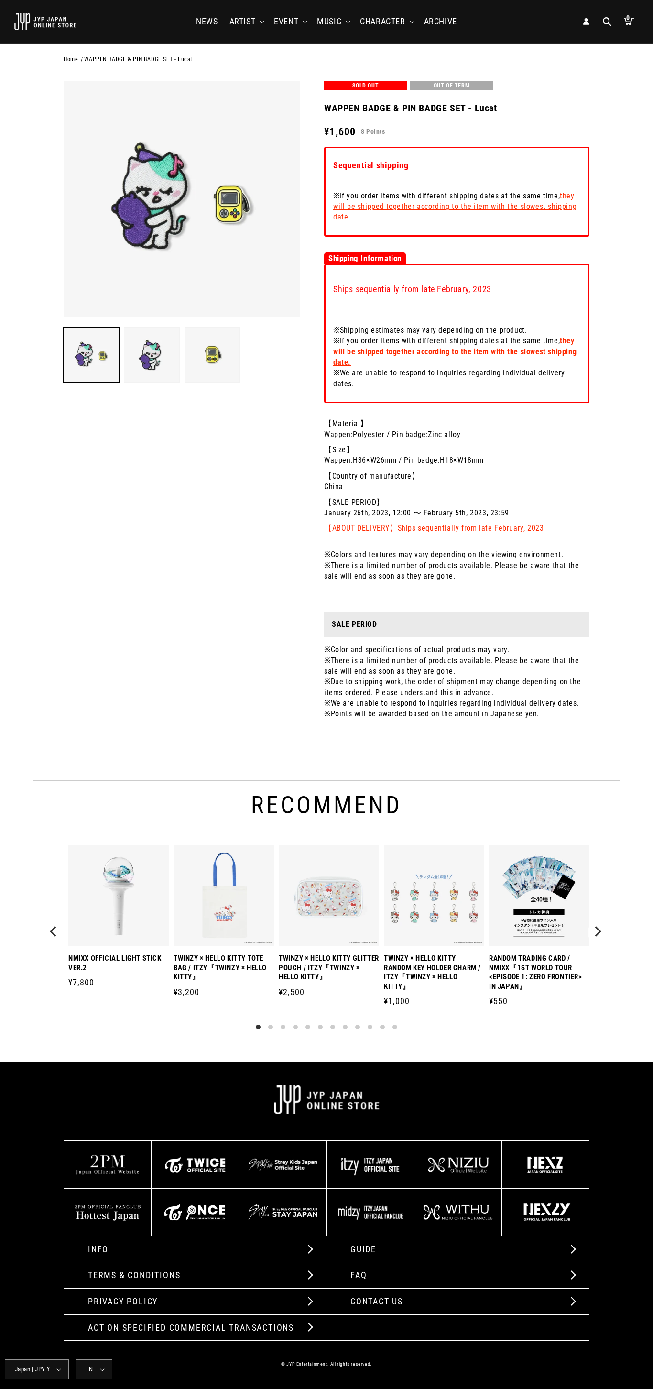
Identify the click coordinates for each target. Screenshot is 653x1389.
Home (71, 59)
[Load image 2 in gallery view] (151, 355)
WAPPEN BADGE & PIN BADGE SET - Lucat (138, 59)
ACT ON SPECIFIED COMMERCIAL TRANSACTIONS (191, 1328)
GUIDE (363, 1249)
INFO (98, 1249)
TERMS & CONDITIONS (134, 1275)
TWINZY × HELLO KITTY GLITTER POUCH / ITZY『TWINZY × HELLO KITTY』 (329, 967)
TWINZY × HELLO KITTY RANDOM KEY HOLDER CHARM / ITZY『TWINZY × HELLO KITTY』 (432, 972)
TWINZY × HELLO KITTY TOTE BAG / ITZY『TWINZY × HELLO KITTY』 (220, 967)
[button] (246, 21)
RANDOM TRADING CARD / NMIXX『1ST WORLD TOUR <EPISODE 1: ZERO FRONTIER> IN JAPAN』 (535, 972)
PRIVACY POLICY (123, 1301)
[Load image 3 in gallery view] (212, 355)
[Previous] (54, 932)
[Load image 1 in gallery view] (91, 355)
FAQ (358, 1275)
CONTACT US (376, 1301)
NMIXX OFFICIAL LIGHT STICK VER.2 (115, 963)
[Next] (598, 932)
